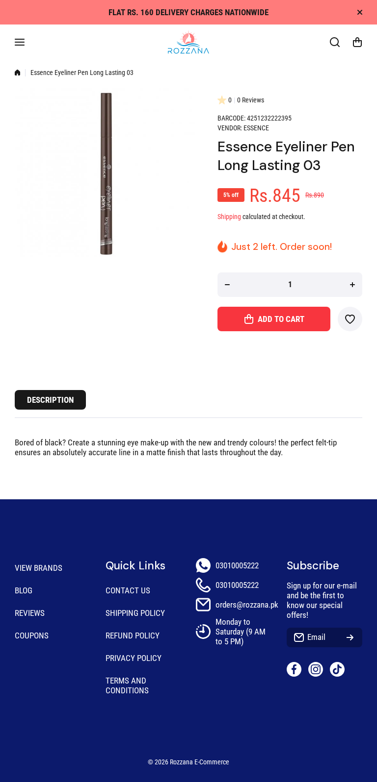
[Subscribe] (350, 637)
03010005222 (237, 565)
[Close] (360, 12)
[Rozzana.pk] (188, 42)
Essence (256, 128)
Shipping (229, 217)
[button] (357, 42)
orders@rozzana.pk (246, 605)
